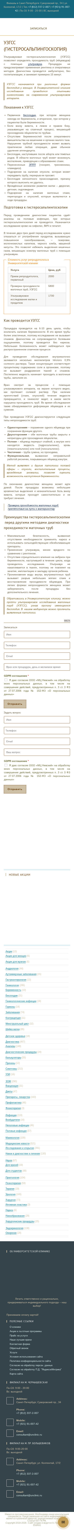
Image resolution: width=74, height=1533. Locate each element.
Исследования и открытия (20, 1148)
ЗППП (32, 164)
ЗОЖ (8, 1081)
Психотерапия (13, 1183)
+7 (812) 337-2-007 (39, 6)
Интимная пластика (16, 1204)
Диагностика (12, 1041)
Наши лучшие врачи (21, 1339)
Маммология (12, 1137)
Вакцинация (12, 1085)
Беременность (13, 990)
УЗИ (8, 1074)
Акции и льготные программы (26, 1331)
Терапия (10, 1188)
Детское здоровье (15, 1036)
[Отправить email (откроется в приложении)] (39, 14)
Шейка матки (13, 1029)
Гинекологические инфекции (21, 1001)
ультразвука (35, 64)
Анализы (10, 1046)
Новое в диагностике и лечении (23, 1153)
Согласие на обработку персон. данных (31, 1365)
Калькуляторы (13, 1057)
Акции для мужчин (16, 961)
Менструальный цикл (17, 1023)
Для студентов (14, 1170)
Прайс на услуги (19, 1335)
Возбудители (13, 1119)
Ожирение (11, 1233)
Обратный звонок (19, 1348)
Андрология (12, 968)
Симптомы (11, 1068)
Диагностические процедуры (21, 1052)
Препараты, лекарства (18, 1097)
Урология (10, 1194)
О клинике (15, 1327)
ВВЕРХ (67, 621)
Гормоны (10, 1006)
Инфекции (11, 1115)
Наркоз (9, 1210)
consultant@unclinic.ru (29, 1434)
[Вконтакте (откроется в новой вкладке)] (35, 14)
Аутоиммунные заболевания (21, 974)
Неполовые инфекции (17, 1125)
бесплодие (29, 115)
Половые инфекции (16, 1131)
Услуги (13, 1352)
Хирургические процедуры (20, 1221)
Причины (10, 1063)
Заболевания (13, 1012)
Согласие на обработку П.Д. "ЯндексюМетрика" (36, 1369)
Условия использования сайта (26, 1356)
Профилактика (13, 1102)
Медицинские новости (17, 1143)
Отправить (15, 703)
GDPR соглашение (16, 675)
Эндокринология (14, 1228)
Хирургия (11, 1200)
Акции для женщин (16, 956)
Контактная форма (20, 1344)
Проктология (12, 1177)
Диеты (9, 1091)
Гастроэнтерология (16, 979)
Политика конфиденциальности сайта (30, 1361)
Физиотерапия (13, 1108)
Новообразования (15, 1215)
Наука (9, 1160)
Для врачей (12, 1165)
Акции (9, 951)
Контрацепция (13, 1018)
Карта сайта (16, 1373)
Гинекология (12, 985)
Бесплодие (12, 995)
